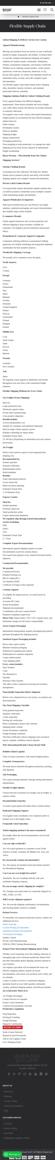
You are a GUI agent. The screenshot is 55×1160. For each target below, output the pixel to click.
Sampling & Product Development (17, 931)
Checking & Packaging (12, 934)
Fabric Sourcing (9, 924)
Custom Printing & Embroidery (16, 927)
